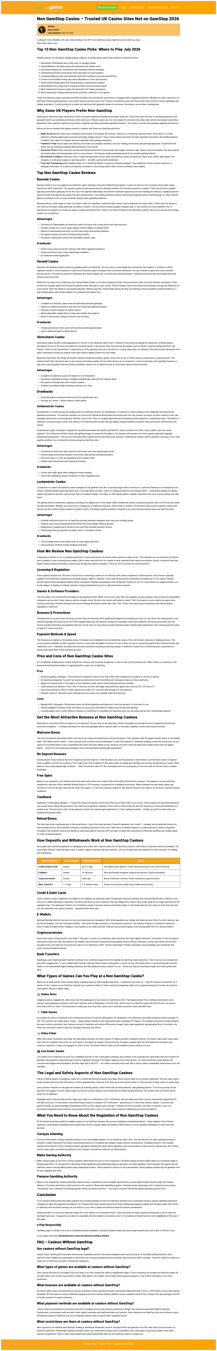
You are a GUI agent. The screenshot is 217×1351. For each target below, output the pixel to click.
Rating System (136, 7)
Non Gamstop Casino (107, 7)
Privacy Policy (90, 1344)
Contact (175, 7)
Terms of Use (105, 1344)
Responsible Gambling (157, 7)
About (123, 7)
